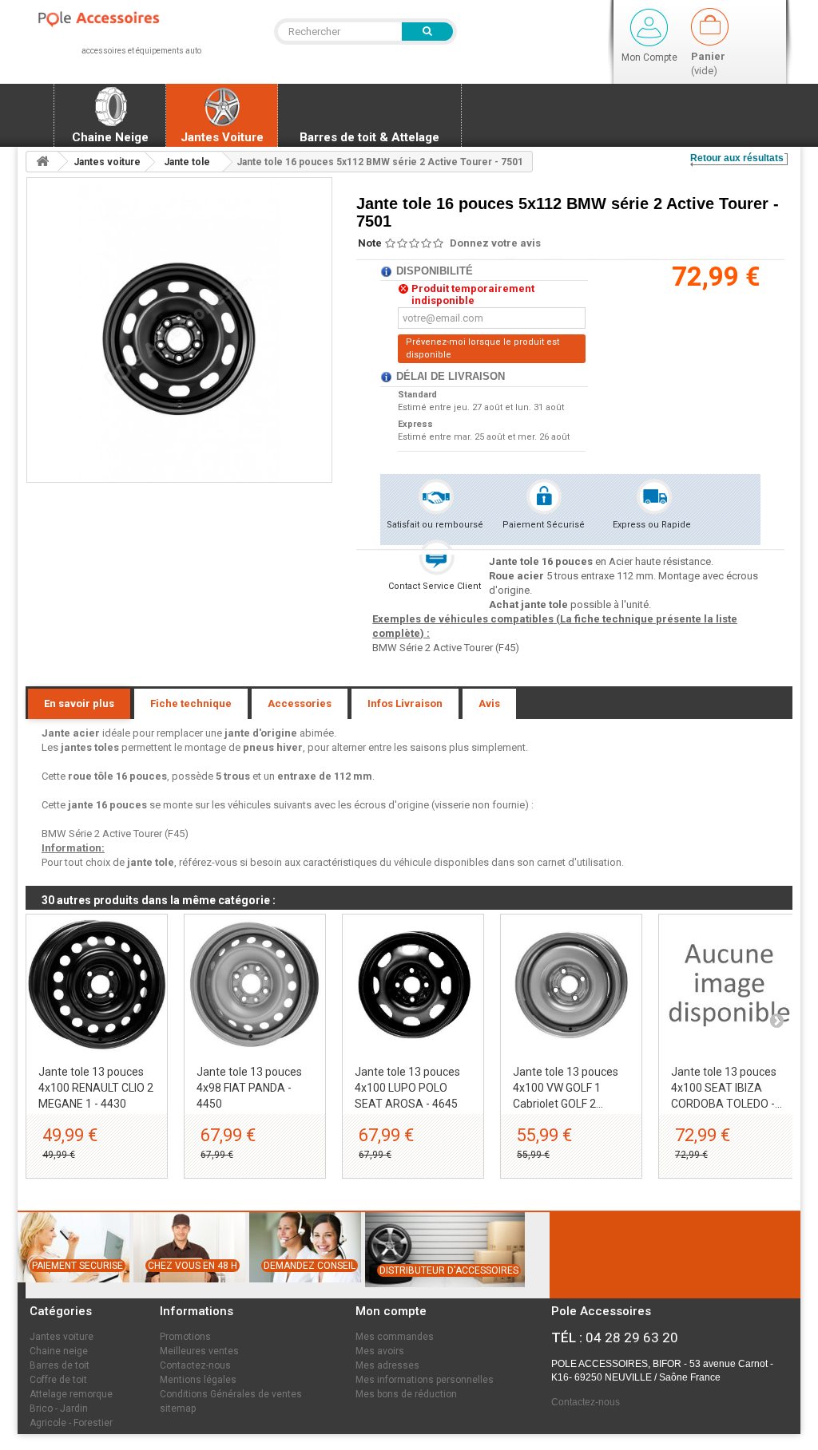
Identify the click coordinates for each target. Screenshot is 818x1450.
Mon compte (391, 1311)
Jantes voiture (61, 1336)
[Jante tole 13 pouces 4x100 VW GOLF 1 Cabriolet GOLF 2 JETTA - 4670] (571, 985)
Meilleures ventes (199, 1351)
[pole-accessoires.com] (114, 19)
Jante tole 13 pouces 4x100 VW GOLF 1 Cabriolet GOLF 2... (565, 1087)
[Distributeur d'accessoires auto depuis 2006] (443, 1294)
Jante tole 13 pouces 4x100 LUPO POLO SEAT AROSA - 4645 (407, 1087)
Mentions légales (198, 1379)
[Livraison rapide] (186, 1289)
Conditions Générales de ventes (231, 1394)
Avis (489, 703)
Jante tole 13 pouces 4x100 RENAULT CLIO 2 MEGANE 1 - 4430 (95, 1087)
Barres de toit (59, 1365)
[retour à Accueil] (42, 162)
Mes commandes (394, 1336)
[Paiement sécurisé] (71, 1289)
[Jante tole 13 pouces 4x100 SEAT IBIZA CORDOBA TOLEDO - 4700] (729, 985)
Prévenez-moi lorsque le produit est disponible (482, 348)
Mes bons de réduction (406, 1394)
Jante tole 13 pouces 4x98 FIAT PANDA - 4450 (249, 1087)
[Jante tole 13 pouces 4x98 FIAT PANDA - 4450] (255, 985)
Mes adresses (387, 1365)
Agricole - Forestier (71, 1422)
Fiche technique (191, 703)
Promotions (185, 1336)
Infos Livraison (405, 703)
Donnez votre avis (495, 243)
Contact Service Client (434, 586)
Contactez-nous (195, 1365)
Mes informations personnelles (424, 1379)
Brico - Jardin (59, 1408)
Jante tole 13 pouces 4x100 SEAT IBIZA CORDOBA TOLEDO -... (726, 1087)
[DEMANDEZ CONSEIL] (303, 1289)
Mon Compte (649, 57)
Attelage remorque (71, 1394)
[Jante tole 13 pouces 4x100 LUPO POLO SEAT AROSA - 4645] (413, 985)
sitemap (178, 1408)
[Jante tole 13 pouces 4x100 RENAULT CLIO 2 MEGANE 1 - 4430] (96, 985)
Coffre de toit (58, 1379)
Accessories (300, 703)
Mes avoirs (379, 1351)
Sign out (649, 27)
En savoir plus (79, 703)
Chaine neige (59, 1351)
